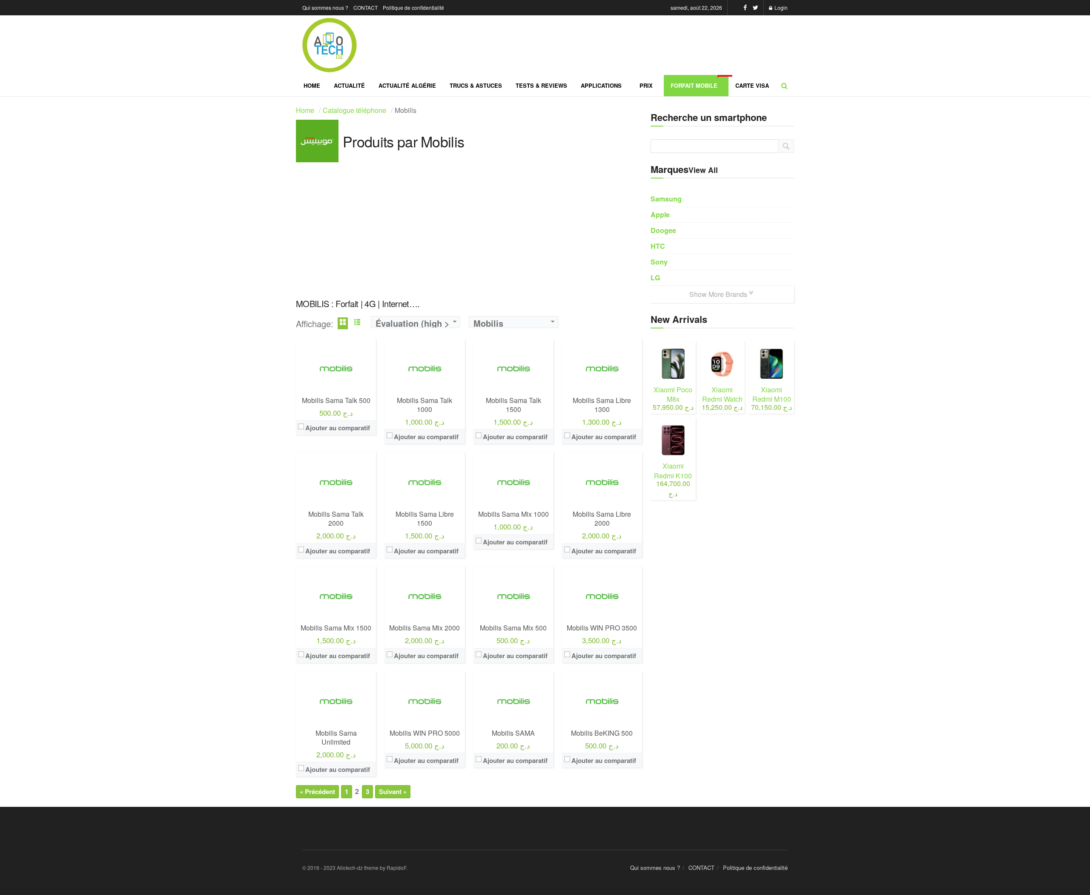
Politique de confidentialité (413, 7)
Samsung (666, 199)
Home (312, 85)
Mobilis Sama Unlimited (336, 737)
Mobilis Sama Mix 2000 (424, 628)
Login (780, 7)
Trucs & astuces (476, 85)
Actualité (349, 85)
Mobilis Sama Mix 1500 (336, 628)
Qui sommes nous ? (325, 7)
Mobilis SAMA (513, 733)
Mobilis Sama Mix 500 (513, 628)
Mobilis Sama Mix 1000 (513, 514)
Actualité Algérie (407, 85)
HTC (658, 246)
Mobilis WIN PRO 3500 (602, 628)
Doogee (663, 230)
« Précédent (317, 791)
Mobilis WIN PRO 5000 (425, 733)
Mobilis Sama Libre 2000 (602, 518)
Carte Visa (752, 85)
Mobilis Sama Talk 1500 (513, 404)
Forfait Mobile (700, 82)
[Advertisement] (469, 230)
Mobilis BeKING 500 (602, 733)
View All (703, 169)
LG (655, 277)
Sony (659, 262)
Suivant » (393, 791)
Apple (660, 214)
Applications (601, 85)
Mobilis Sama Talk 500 (336, 400)
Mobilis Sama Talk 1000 (424, 404)
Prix (646, 85)
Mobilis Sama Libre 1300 (602, 404)
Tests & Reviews (541, 85)
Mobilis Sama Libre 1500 (425, 518)
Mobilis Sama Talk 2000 (336, 518)
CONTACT (365, 7)
